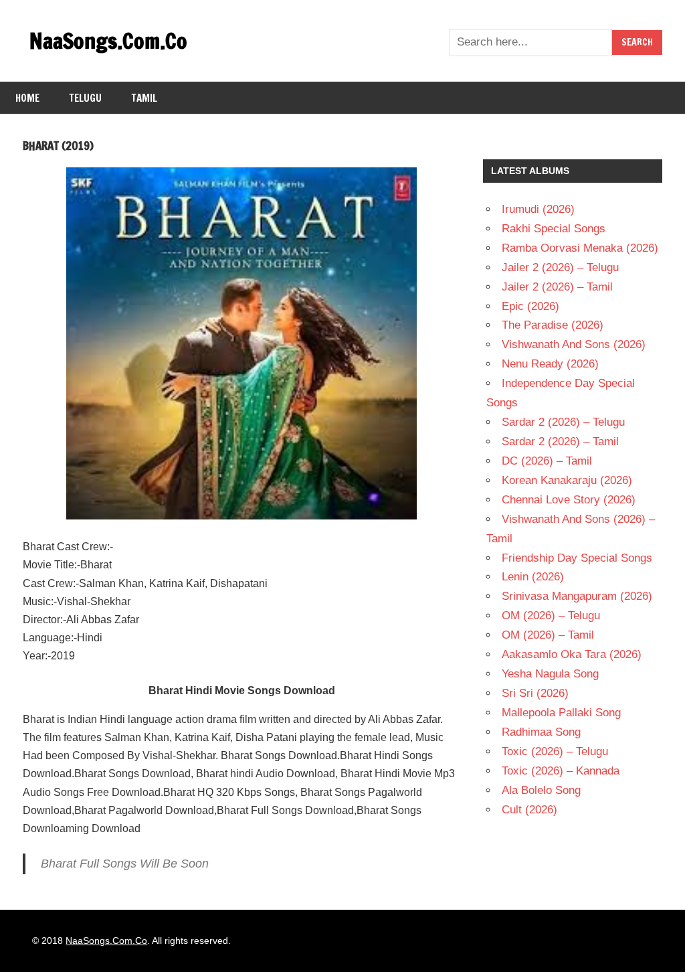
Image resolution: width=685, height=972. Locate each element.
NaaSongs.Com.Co (108, 40)
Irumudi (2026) (538, 209)
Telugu (86, 98)
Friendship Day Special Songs (577, 558)
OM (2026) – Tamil (548, 635)
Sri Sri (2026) (535, 693)
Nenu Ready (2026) (550, 363)
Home (27, 98)
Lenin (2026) (533, 576)
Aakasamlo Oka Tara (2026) (572, 654)
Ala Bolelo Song (541, 790)
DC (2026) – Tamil (547, 461)
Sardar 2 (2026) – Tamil (560, 441)
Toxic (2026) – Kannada (560, 770)
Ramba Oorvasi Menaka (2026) (580, 248)
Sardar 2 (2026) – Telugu (563, 422)
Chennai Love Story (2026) (568, 499)
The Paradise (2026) (552, 325)
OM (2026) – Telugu (551, 615)
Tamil (144, 98)
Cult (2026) (529, 809)
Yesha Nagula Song (550, 673)
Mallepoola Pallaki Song (561, 712)
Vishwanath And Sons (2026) (574, 344)
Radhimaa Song (541, 732)
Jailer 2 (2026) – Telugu (560, 267)
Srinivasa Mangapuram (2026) (577, 596)
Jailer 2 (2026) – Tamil (557, 286)
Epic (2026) (530, 306)
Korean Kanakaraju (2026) (567, 480)
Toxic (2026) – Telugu (555, 751)
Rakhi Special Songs (553, 228)
